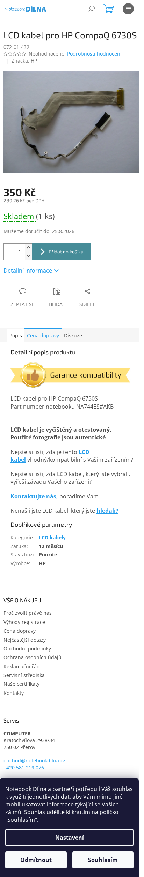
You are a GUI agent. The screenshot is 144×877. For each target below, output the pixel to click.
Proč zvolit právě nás (27, 613)
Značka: (24, 60)
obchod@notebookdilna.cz (34, 760)
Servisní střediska (24, 675)
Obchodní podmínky (27, 648)
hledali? (107, 511)
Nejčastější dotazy (24, 640)
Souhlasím (103, 860)
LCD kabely (52, 537)
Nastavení (69, 837)
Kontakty (13, 693)
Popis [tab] (15, 335)
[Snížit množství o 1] (28, 256)
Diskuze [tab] (73, 335)
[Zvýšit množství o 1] (28, 248)
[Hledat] (92, 9)
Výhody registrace (24, 622)
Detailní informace (27, 270)
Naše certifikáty (21, 684)
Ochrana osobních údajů (32, 657)
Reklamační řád (21, 666)
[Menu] (128, 9)
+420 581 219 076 (23, 767)
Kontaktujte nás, (34, 496)
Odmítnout (36, 860)
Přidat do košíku (66, 251)
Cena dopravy (43, 335)
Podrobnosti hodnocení (94, 53)
